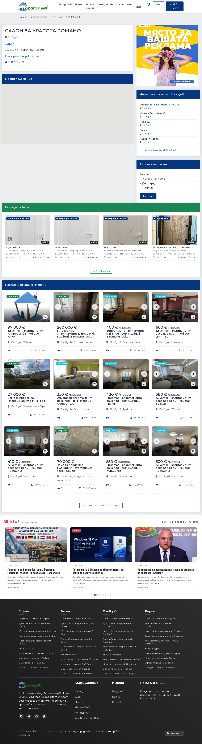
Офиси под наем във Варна (75, 669)
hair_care (24, 37)
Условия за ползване (87, 718)
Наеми (79, 4)
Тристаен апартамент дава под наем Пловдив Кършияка (124, 468)
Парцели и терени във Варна (77, 674)
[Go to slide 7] (108, 595)
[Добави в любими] (45, 317)
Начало (22, 17)
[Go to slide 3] (98, 595)
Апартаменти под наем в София (36, 653)
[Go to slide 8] (110, 595)
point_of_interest (41, 37)
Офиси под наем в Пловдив (117, 669)
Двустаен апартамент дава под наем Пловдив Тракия (173, 400)
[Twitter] (28, 716)
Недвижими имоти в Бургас (160, 618)
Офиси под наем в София (32, 663)
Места (34, 17)
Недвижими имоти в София (33, 618)
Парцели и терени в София (33, 667)
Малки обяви (90, 6)
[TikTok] (44, 716)
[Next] (195, 559)
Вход (158, 4)
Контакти (126, 4)
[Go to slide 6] (105, 595)
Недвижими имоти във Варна (77, 618)
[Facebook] (21, 716)
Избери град (148, 183)
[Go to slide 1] (91, 595)
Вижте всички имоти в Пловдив (101, 505)
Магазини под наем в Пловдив (119, 664)
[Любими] (148, 6)
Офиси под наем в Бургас (159, 663)
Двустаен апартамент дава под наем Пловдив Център (173, 333)
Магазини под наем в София (33, 658)
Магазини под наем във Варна (77, 664)
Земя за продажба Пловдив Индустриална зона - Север (74, 468)
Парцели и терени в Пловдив (119, 674)
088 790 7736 (16, 62)
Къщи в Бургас (153, 648)
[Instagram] (36, 716)
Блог (113, 4)
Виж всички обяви (101, 271)
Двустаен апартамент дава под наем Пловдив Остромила (74, 400)
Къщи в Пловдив (112, 654)
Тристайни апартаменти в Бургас (164, 636)
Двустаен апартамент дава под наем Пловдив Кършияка (25, 468)
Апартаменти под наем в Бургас (163, 653)
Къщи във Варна (69, 654)
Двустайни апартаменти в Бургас (164, 631)
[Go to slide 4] (100, 595)
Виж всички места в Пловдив (159, 150)
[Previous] (7, 559)
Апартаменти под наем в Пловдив (122, 659)
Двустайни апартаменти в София (37, 631)
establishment (60, 37)
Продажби (66, 4)
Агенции (102, 4)
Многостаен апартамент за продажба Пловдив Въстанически (76, 333)
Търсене (145, 174)
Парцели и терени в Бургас (160, 667)
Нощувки (118, 702)
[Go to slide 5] (103, 595)
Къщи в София (26, 648)
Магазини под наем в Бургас (160, 658)
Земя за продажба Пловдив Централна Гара (26, 399)
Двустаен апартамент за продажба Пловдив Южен (25, 333)
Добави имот (174, 6)
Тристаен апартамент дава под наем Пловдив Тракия (124, 400)
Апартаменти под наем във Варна (79, 659)
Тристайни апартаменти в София (37, 636)
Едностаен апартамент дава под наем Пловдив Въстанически (125, 333)
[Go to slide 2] (95, 595)
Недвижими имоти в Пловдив (119, 618)
